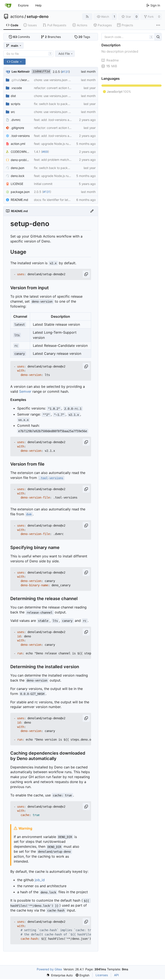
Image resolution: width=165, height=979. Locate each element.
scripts (15, 104)
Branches (53, 37)
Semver (25, 391)
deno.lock (17, 176)
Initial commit (43, 184)
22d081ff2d (41, 71)
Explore (23, 5)
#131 (65, 72)
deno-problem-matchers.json (20, 160)
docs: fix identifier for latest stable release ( (64, 200)
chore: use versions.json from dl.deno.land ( (64, 80)
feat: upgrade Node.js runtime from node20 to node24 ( (73, 143)
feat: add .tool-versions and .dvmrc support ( (65, 120)
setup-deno (38, 16)
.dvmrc (16, 120)
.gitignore (17, 128)
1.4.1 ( (38, 151)
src (13, 112)
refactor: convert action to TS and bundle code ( (68, 88)
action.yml (18, 143)
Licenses (102, 975)
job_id (40, 880)
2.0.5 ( (57, 72)
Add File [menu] (64, 53)
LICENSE (17, 184)
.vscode (16, 88)
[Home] (8, 5)
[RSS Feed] (87, 16)
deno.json (17, 168)
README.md (19, 200)
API (116, 975)
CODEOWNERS (20, 151)
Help (38, 5)
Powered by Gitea (49, 969)
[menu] (59, 975)
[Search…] (158, 37)
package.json (20, 192)
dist (13, 96)
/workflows (20, 80)
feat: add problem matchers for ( (66, 159)
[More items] (158, 25)
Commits (21, 37)
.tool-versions (20, 136)
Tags (84, 37)
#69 (45, 151)
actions (17, 16)
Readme (112, 60)
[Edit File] (92, 211)
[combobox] (28, 53)
